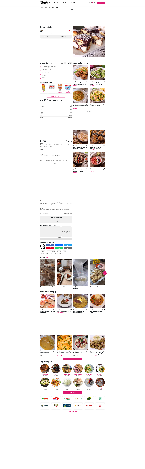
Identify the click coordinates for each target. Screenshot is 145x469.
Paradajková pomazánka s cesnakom (47, 311)
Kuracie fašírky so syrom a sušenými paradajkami (80, 83)
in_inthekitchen (60, 312)
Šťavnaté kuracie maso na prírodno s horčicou (64, 353)
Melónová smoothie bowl (97, 170)
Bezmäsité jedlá (44, 388)
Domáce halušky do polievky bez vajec (78, 311)
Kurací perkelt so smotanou (44, 353)
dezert (42, 251)
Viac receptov (72, 358)
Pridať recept (100, 2)
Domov (41, 7)
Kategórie (51, 2)
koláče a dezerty (51, 251)
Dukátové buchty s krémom (78, 353)
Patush (74, 85)
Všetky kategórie (72, 392)
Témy (55, 2)
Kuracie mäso (56, 388)
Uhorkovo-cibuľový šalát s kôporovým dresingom (97, 83)
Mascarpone (78, 388)
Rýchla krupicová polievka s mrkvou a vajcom (80, 106)
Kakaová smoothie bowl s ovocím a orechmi (80, 170)
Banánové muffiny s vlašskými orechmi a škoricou (95, 147)
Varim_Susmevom (93, 355)
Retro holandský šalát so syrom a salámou (80, 147)
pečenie (59, 251)
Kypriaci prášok (45, 253)
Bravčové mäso (45, 374)
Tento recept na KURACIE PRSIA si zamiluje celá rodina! (96, 353)
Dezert (89, 388)
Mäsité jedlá (67, 374)
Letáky (63, 2)
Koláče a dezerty (47, 7)
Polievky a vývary (100, 374)
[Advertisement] (72, 17)
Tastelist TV (72, 2)
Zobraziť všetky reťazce (72, 411)
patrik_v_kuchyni (76, 355)
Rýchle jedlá (89, 374)
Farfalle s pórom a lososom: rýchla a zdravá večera (97, 106)
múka (65, 251)
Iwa (44, 30)
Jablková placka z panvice (64, 311)
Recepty (59, 2)
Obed (56, 374)
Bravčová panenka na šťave (96, 311)
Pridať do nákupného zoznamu (57, 96)
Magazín (67, 2)
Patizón (67, 388)
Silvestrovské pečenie (56, 253)
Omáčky (100, 388)
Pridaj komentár (56, 239)
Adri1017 (58, 355)
